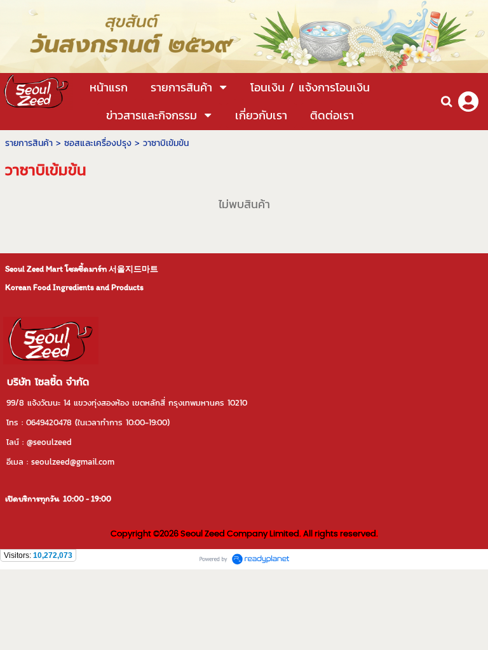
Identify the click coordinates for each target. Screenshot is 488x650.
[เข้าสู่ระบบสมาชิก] (468, 101)
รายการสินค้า (29, 143)
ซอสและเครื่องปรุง (98, 143)
